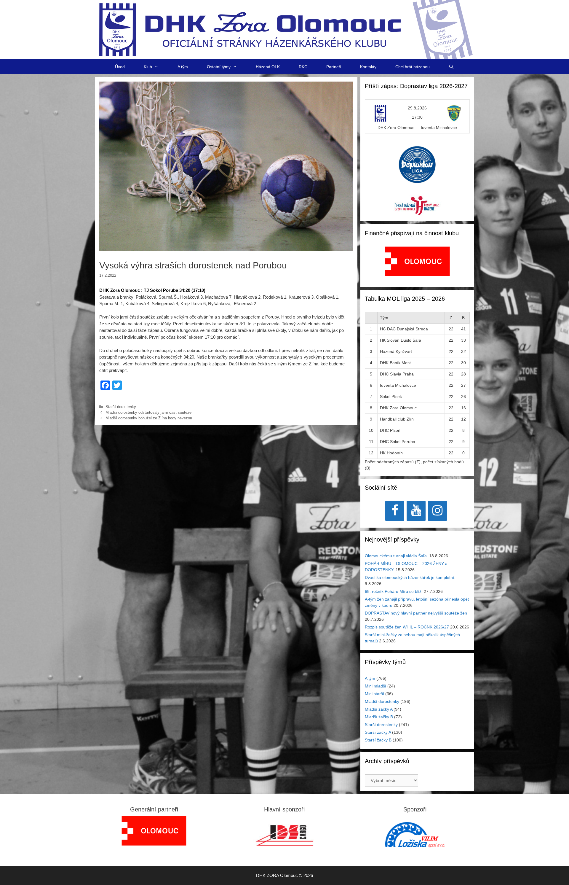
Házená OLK (268, 66)
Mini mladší (375, 686)
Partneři (333, 66)
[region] (417, 264)
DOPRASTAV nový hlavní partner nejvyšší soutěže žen (416, 613)
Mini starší (374, 693)
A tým (183, 66)
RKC (303, 66)
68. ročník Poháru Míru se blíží (394, 591)
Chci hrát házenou (412, 66)
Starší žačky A (378, 732)
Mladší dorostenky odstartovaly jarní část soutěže (148, 412)
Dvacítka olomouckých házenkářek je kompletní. (410, 577)
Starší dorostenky (121, 407)
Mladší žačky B (379, 716)
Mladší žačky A (378, 709)
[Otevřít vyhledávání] (451, 66)
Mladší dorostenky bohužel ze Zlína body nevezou (149, 418)
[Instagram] (437, 511)
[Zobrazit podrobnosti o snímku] (417, 261)
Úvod (120, 66)
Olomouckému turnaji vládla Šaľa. (396, 555)
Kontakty (368, 66)
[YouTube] (416, 511)
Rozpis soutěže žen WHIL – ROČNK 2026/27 (407, 627)
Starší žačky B (378, 740)
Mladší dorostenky (382, 701)
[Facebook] (394, 511)
